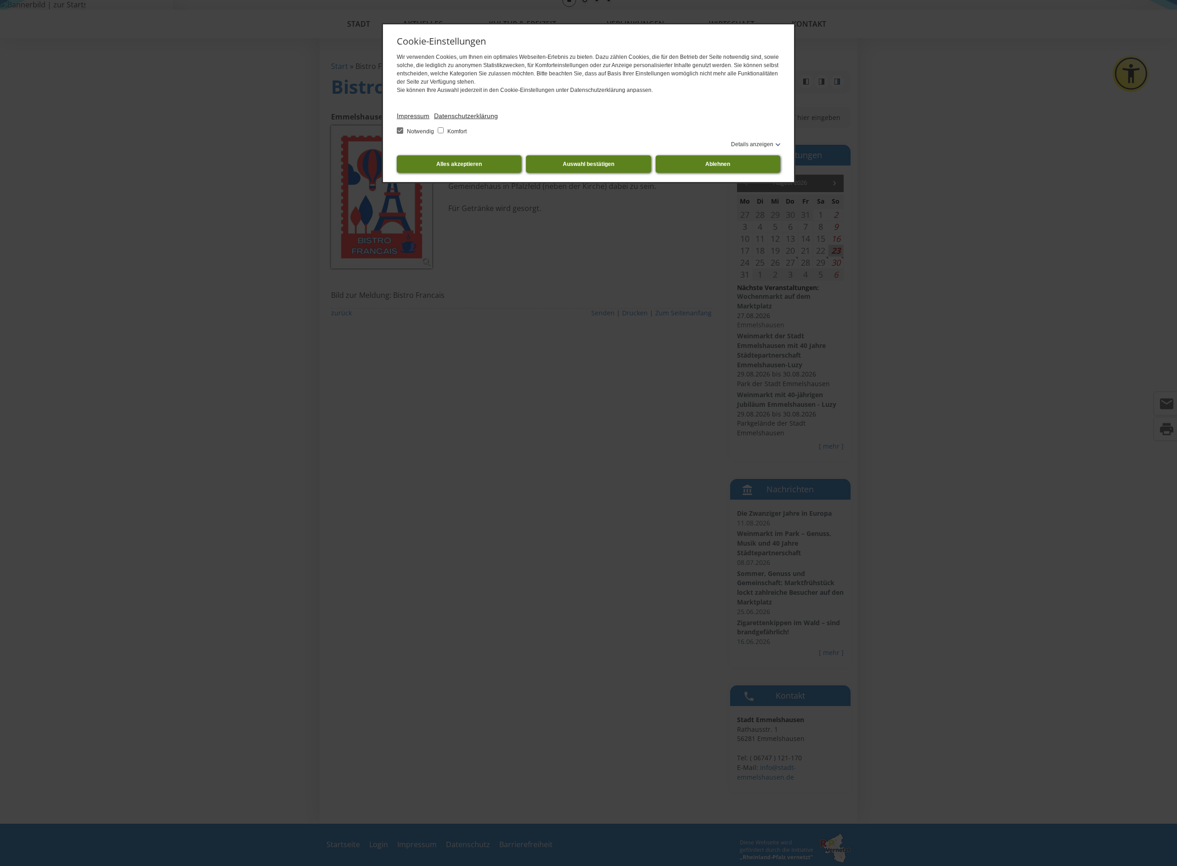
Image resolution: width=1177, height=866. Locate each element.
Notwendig (420, 131)
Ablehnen (717, 164)
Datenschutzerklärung (466, 116)
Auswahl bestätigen (588, 164)
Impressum (413, 116)
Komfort (456, 131)
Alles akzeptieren (459, 164)
